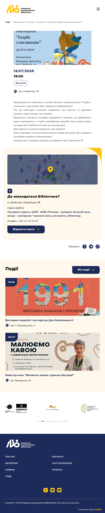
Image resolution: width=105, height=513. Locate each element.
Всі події (84, 270)
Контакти (57, 456)
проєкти (57, 469)
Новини (10, 469)
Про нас (10, 456)
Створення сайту (90, 509)
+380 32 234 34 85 (28, 221)
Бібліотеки (11, 463)
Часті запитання (62, 463)
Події (7, 22)
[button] (38, 421)
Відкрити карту (24, 229)
